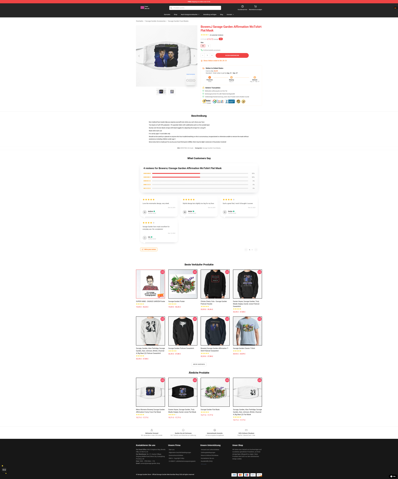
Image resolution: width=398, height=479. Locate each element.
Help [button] (394, 476)
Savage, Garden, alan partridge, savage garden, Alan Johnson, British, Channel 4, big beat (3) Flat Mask (247, 412)
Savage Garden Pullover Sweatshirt (181, 348)
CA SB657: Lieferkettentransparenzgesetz (182, 461)
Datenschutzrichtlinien (176, 455)
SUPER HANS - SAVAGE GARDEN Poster (150, 301)
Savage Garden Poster (176, 301)
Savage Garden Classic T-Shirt (244, 348)
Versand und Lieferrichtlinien (210, 449)
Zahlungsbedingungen (208, 452)
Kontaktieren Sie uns (207, 458)
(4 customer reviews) (216, 35)
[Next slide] (194, 56)
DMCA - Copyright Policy (176, 458)
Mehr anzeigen (199, 364)
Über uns (171, 449)
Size (202, 42)
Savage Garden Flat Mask (210, 410)
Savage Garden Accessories (155, 21)
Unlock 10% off (4, 470)
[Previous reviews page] (246, 250)
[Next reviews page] (256, 250)
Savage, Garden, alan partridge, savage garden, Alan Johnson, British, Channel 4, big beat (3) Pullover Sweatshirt (150, 350)
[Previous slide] (139, 56)
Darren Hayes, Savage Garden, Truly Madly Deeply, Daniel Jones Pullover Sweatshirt (246, 303)
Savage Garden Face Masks (178, 21)
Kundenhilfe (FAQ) (207, 461)
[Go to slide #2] (172, 91)
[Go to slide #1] (161, 91)
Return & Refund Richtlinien (209, 455)
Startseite (139, 21)
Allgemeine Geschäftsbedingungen (180, 452)
